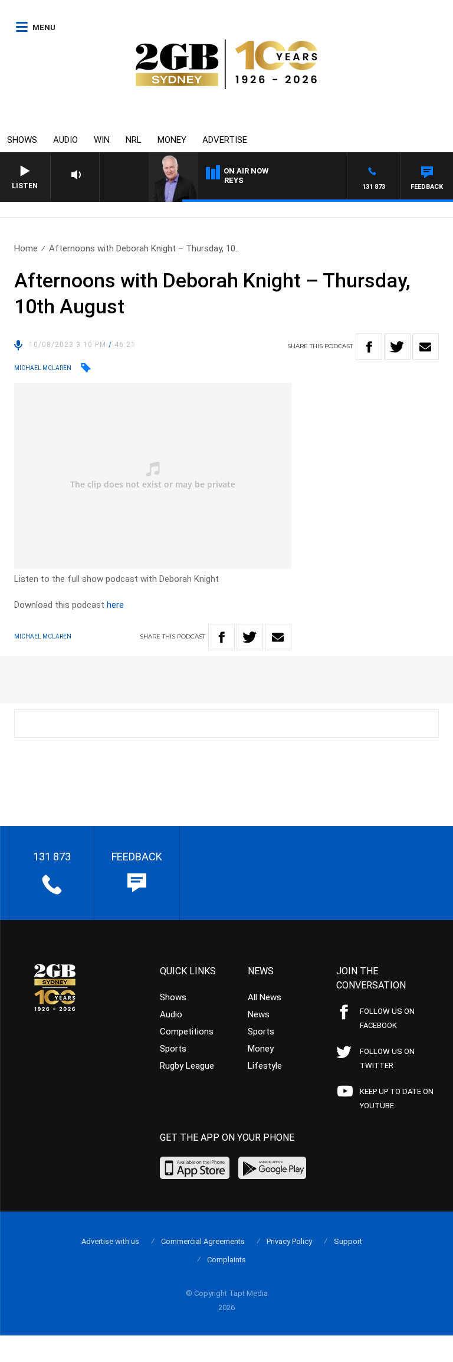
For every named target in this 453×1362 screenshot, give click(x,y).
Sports (173, 1048)
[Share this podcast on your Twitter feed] (397, 346)
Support (348, 1241)
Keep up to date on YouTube (397, 1098)
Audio (65, 140)
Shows (22, 140)
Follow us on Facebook (387, 1018)
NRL (134, 140)
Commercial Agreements (203, 1241)
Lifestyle (265, 1065)
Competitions (187, 1031)
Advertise (224, 140)
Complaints (226, 1259)
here (115, 605)
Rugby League (187, 1065)
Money (171, 140)
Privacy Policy (289, 1241)
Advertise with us (110, 1241)
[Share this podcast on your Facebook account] (369, 346)
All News (264, 997)
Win (102, 140)
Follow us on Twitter (387, 1058)
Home (26, 248)
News (259, 1014)
